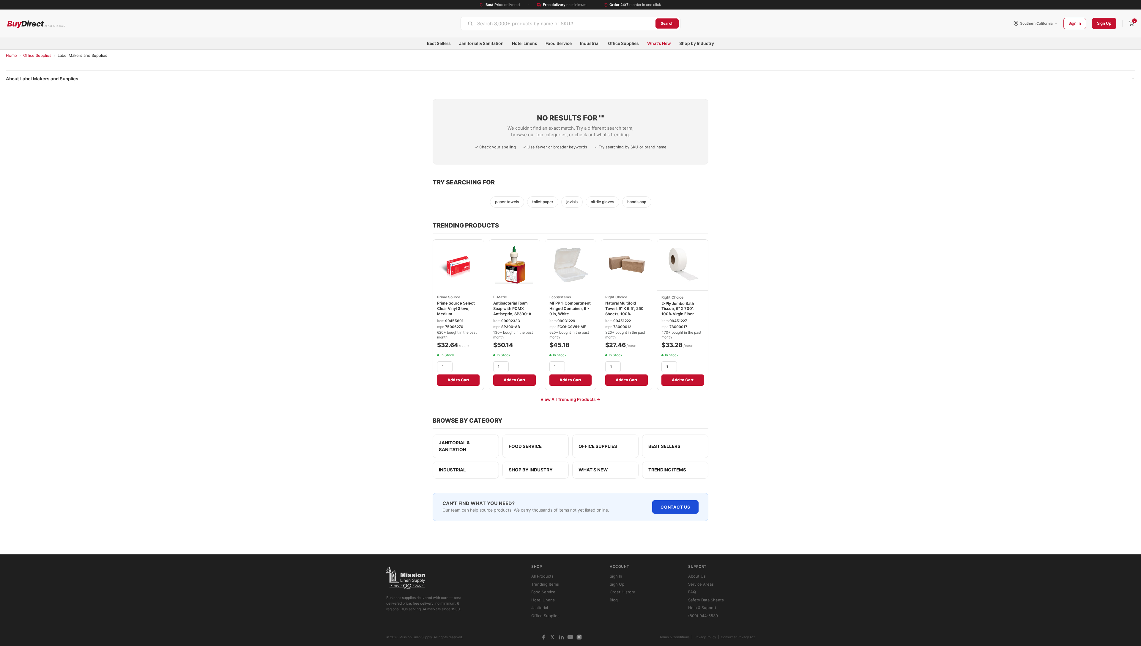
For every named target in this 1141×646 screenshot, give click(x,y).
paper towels (507, 201)
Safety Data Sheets (706, 600)
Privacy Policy (705, 637)
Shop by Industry (696, 43)
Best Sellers (439, 43)
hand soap (636, 201)
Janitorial (539, 607)
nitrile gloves (602, 201)
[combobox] (558, 23)
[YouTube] (570, 637)
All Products (542, 576)
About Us (697, 576)
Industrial (590, 43)
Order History (622, 591)
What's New (659, 43)
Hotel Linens (524, 43)
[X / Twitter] (552, 637)
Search (667, 23)
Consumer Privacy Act (738, 637)
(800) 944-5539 (703, 615)
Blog (614, 600)
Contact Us (675, 506)
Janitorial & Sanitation (481, 43)
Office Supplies (623, 43)
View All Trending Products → (570, 399)
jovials (572, 201)
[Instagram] (579, 637)
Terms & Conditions (674, 637)
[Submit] (470, 23)
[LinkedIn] (561, 637)
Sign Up (1104, 23)
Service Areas (701, 584)
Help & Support (702, 607)
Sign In (1074, 23)
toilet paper (542, 201)
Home (11, 55)
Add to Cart (458, 379)
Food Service (559, 43)
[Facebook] (543, 637)
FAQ (692, 591)
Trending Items (667, 470)
